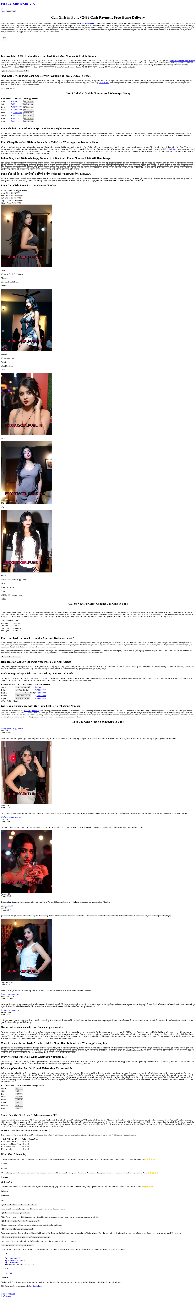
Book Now (29, 101)
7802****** (19, 1097)
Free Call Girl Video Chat (11, 657)
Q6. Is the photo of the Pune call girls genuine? (17, 1245)
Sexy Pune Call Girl (22, 698)
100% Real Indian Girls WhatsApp (182, 61)
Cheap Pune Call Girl (23, 696)
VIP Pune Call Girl (22, 690)
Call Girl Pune (104, 83)
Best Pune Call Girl (22, 687)
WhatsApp (6, 1296)
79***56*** (17, 107)
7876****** (19, 1088)
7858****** (41, 687)
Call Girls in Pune (87, 23)
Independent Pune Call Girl (25, 693)
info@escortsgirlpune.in (16, 1260)
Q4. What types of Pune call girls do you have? (17, 1229)
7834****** (19, 1105)
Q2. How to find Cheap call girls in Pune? (15, 1213)
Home (3, 11)
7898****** (17, 101)
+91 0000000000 (8, 1294)
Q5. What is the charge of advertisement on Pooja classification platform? (26, 1237)
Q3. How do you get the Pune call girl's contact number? (20, 1221)
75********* (18, 104)
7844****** (41, 690)
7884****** (19, 1094)
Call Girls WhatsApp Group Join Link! (15, 71)
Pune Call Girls (170, 149)
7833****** (41, 693)
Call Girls (8, 1273)
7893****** (19, 1100)
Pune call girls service (31, 711)
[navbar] (2, 9)
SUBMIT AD (11, 11)
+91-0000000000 (13, 1258)
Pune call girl (45, 678)
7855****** (41, 699)
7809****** (19, 1091)
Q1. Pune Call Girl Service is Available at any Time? (19, 1205)
